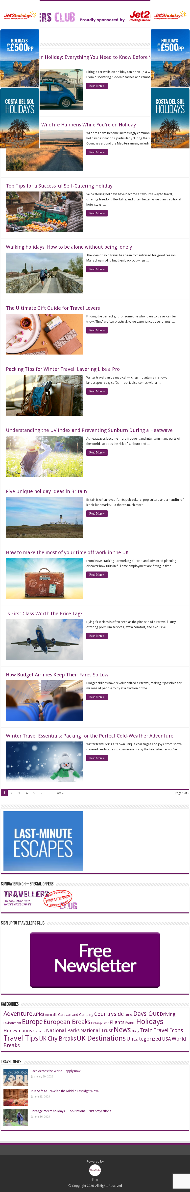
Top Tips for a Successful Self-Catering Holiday (59, 186)
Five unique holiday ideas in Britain (46, 491)
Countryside (109, 1014)
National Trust (96, 1030)
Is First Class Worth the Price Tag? (44, 614)
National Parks (63, 1030)
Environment (12, 1023)
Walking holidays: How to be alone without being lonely (69, 247)
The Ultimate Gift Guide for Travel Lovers (53, 308)
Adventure (17, 1013)
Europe (32, 1021)
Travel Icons (168, 1030)
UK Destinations (101, 1038)
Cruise (128, 1015)
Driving (167, 1014)
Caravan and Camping (76, 1015)
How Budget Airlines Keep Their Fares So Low (57, 675)
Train (146, 1030)
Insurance (39, 1031)
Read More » (97, 86)
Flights (117, 1022)
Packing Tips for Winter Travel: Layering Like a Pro (63, 369)
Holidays (149, 1021)
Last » (60, 793)
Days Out (146, 1013)
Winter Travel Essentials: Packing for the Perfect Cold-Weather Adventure (89, 736)
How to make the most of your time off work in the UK (67, 552)
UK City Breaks (57, 1038)
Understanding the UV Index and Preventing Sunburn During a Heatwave (89, 430)
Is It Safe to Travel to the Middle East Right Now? (65, 1091)
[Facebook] (92, 1180)
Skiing (135, 1031)
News (122, 1030)
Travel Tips (20, 1038)
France (130, 1023)
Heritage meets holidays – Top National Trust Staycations (71, 1111)
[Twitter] (97, 1180)
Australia (51, 1015)
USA (166, 1039)
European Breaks (67, 1021)
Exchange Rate (100, 1023)
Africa (38, 1014)
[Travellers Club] (95, 13)
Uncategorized (143, 1039)
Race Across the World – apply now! (56, 1071)
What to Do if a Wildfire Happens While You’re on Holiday (71, 125)
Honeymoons (17, 1030)
